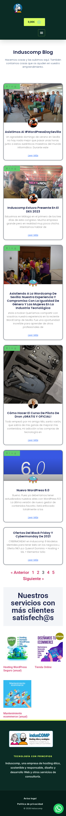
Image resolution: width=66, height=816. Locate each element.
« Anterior (20, 572)
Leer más (33, 155)
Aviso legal (30, 798)
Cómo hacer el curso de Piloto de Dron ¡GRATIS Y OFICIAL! (33, 415)
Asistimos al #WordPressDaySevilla (33, 132)
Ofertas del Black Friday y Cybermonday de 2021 (33, 535)
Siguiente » (33, 578)
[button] (41, 32)
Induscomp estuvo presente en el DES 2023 (33, 209)
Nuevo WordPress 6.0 (33, 490)
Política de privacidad (30, 804)
